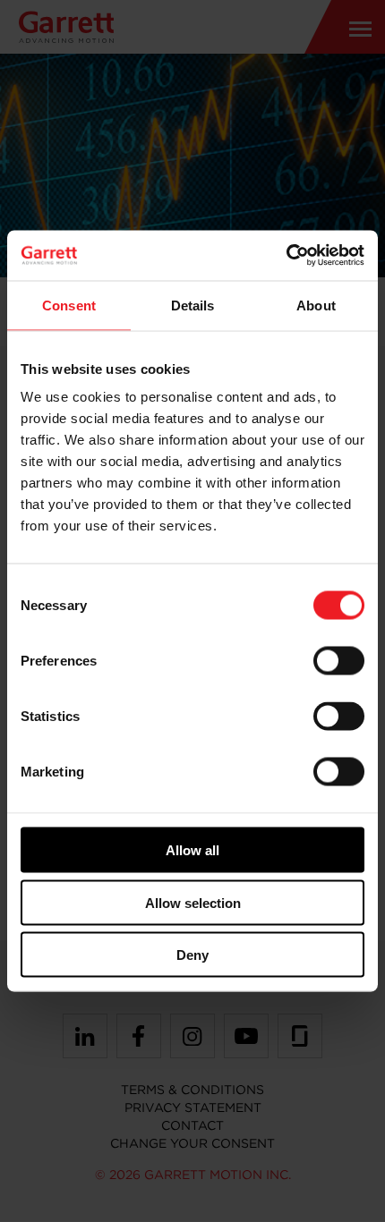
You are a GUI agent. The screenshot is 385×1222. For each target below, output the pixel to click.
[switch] (338, 661)
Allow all (192, 850)
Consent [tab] (69, 304)
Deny (192, 955)
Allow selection (193, 902)
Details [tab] (193, 304)
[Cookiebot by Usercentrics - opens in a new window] (286, 255)
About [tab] (316, 304)
